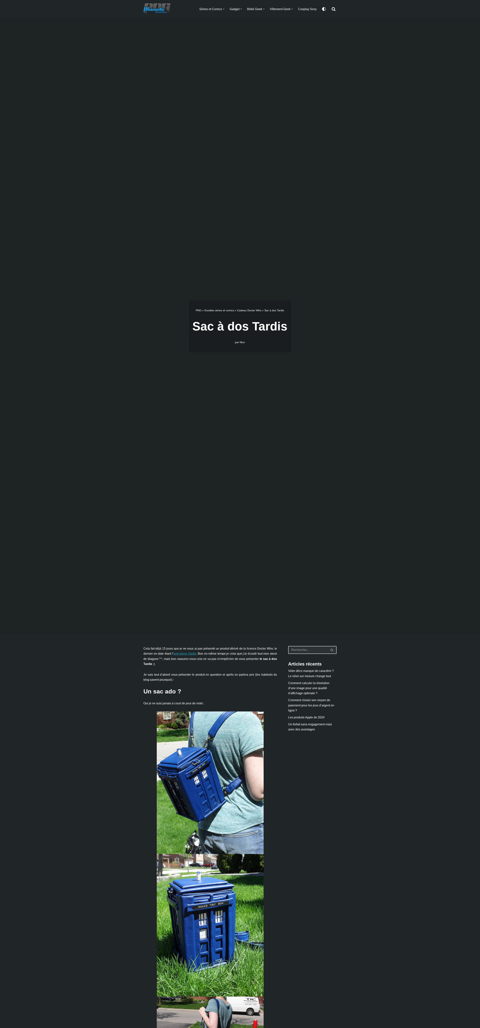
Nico (242, 342)
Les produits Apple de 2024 (306, 717)
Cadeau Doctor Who (249, 310)
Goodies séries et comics (219, 310)
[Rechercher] (334, 9)
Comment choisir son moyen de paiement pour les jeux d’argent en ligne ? (311, 705)
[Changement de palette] (324, 9)
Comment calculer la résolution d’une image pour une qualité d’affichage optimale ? (308, 688)
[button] (223, 9)
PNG (198, 310)
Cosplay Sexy (307, 9)
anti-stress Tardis (185, 653)
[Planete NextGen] (157, 9)
